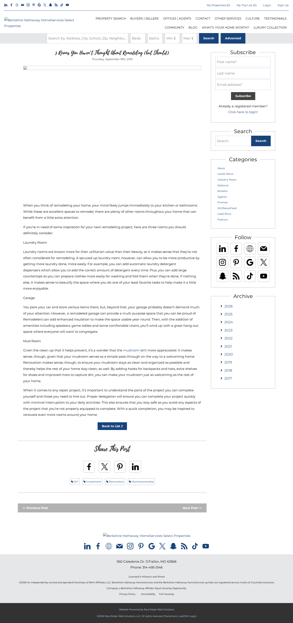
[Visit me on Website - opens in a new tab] (16, 5)
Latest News (225, 173)
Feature (222, 219)
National (222, 185)
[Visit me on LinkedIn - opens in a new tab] (5, 5)
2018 (228, 370)
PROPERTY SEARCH (111, 18)
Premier (222, 202)
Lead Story (224, 213)
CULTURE (253, 18)
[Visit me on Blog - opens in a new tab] (56, 5)
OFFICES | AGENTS (177, 18)
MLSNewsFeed (227, 208)
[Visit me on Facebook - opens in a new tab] (11, 5)
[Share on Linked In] (135, 467)
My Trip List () (247, 5)
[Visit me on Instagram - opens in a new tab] (28, 5)
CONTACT (203, 18)
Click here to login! (243, 112)
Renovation (116, 481)
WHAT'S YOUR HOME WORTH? (225, 27)
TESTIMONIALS (275, 18)
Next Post (191, 508)
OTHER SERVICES (228, 18)
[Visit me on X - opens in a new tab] (44, 5)
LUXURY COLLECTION (270, 27)
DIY (76, 481)
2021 (228, 346)
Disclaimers (170, 616)
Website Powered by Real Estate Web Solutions (146, 609)
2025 (228, 314)
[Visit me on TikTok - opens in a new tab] (61, 5)
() (218, 5)
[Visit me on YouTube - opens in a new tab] (67, 5)
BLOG (193, 27)
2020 (228, 354)
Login (267, 5)
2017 (228, 378)
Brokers (222, 191)
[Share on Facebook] (89, 467)
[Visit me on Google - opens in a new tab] (39, 5)
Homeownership (142, 481)
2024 (228, 322)
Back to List (111, 426)
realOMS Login (187, 616)
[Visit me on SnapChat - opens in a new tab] (50, 5)
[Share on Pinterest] (120, 467)
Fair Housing (166, 594)
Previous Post (37, 508)
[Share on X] (104, 467)
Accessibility (148, 594)
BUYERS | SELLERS (144, 18)
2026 (228, 306)
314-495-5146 (152, 567)
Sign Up (283, 5)
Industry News (226, 179)
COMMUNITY (174, 27)
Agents (222, 196)
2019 (228, 362)
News (221, 168)
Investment (93, 481)
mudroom (131, 350)
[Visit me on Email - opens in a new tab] (22, 5)
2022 (228, 338)
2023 (228, 330)
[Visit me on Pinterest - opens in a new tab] (33, 5)
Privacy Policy (127, 594)
